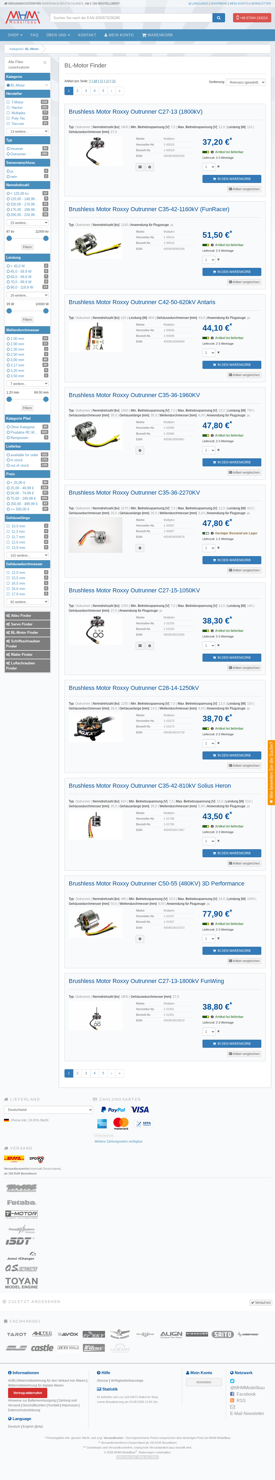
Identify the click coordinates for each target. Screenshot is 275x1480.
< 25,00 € (28, 483)
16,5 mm (28, 583)
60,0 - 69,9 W (28, 277)
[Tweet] (232, 1381)
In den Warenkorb (233, 179)
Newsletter (261, 3)
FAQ (34, 35)
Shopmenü (219, 3)
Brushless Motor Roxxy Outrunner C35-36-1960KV (134, 395)
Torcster (28, 124)
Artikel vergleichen (246, 189)
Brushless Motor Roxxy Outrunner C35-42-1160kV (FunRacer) (149, 209)
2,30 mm (28, 349)
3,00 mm (28, 360)
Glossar (102, 1380)
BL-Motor (29, 85)
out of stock (28, 465)
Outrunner (28, 154)
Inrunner (28, 149)
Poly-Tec (28, 118)
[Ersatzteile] (140, 167)
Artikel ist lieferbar (229, 152)
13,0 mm (28, 548)
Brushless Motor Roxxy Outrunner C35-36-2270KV (134, 492)
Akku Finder (20, 616)
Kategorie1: (24, 49)
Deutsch (14, 1426)
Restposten (28, 438)
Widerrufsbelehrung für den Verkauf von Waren (51, 1380)
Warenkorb (159, 35)
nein (28, 177)
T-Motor (28, 102)
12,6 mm (28, 542)
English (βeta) (33, 1426)
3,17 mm (28, 365)
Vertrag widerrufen (27, 1393)
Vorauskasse (104, 1135)
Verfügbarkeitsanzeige (127, 1380)
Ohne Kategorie (28, 427)
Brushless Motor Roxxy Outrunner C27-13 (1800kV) (135, 111)
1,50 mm (28, 339)
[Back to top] (270, 1331)
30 (114, 81)
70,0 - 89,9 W (28, 282)
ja (28, 171)
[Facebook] (232, 1394)
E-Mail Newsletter (247, 1413)
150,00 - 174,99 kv (28, 204)
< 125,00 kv (28, 194)
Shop (14, 35)
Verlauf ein (262, 1303)
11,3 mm (28, 532)
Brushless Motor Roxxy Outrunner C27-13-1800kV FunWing (146, 981)
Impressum (70, 1405)
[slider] (9, 238)
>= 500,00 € (28, 509)
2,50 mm (28, 354)
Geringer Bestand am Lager (236, 533)
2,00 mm (28, 344)
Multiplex (28, 113)
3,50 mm (28, 376)
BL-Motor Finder (24, 633)
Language (199, 3)
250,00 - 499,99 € (28, 504)
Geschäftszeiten (34, 1405)
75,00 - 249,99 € (28, 498)
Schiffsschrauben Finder (23, 643)
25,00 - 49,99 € (28, 488)
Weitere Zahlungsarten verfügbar (119, 1141)
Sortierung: (217, 82)
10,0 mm (28, 526)
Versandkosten (113, 1437)
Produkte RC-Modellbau (28, 432)
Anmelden (203, 1382)
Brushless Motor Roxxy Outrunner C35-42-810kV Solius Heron (150, 785)
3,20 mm (28, 371)
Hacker (28, 108)
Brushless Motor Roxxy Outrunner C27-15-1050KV (134, 590)
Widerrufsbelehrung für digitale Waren (36, 1385)
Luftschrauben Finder (20, 665)
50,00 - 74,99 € (28, 493)
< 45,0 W (28, 266)
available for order (28, 455)
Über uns (57, 35)
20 (108, 81)
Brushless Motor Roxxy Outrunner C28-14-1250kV (134, 688)
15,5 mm (28, 578)
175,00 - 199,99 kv (28, 210)
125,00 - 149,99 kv (28, 199)
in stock (28, 460)
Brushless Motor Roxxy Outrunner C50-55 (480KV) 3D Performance (156, 883)
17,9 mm (28, 594)
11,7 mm (28, 537)
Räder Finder (21, 655)
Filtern (27, 247)
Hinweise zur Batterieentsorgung (32, 1400)
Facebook (246, 1394)
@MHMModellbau (247, 1387)
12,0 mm (28, 573)
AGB (11, 1380)
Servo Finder (21, 624)
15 (101, 81)
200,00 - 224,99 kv (28, 215)
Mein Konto (239, 3)
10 (95, 81)
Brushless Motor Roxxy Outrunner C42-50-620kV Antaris (142, 302)
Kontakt (87, 35)
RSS (241, 1400)
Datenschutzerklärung (24, 1410)
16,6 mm (28, 589)
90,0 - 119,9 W (28, 287)
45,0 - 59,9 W (28, 271)
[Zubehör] (149, 167)
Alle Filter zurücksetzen (27, 64)
